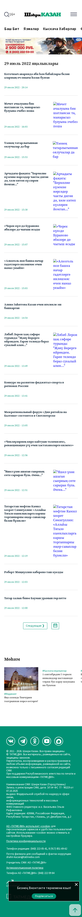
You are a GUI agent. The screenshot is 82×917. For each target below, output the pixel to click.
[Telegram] (22, 741)
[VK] (10, 741)
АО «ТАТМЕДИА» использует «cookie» (28, 826)
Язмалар (31, 28)
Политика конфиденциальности (26, 841)
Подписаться (44, 896)
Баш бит (11, 28)
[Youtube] (46, 741)
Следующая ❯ (35, 626)
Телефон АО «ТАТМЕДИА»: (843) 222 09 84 (30, 873)
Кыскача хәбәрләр (59, 28)
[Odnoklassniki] (34, 741)
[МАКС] (58, 741)
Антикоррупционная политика (24, 868)
